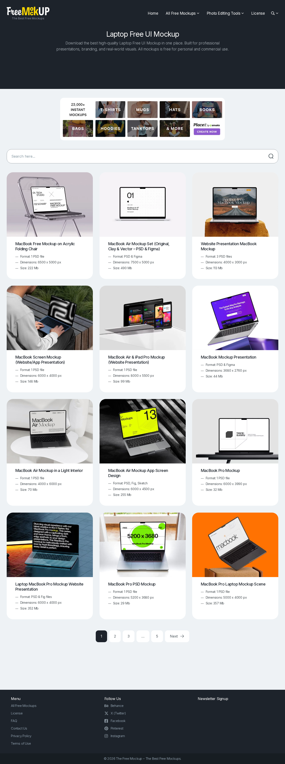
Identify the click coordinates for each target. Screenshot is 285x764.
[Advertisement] (142, 69)
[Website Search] (273, 13)
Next (174, 636)
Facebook (118, 721)
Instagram (118, 736)
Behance (117, 706)
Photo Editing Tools (223, 13)
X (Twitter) (118, 713)
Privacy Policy (21, 736)
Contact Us (19, 728)
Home (153, 13)
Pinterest (117, 728)
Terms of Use (21, 743)
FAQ (14, 721)
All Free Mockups (181, 13)
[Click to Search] (271, 156)
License (258, 13)
